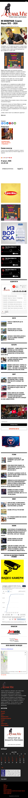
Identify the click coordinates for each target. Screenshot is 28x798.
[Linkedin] (7, 123)
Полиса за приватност (8, 792)
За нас (5, 784)
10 (1, 759)
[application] (14, 411)
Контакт (5, 788)
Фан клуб (3, 711)
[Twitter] (5, 123)
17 (1, 761)
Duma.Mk (2, 314)
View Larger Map (3, 674)
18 (5, 761)
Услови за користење (7, 793)
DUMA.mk (5, 314)
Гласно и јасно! (4, 723)
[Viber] (12, 123)
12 (8, 759)
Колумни (2, 720)
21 (16, 761)
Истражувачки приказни (6, 718)
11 (5, 759)
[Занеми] (23, 417)
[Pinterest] (10, 123)
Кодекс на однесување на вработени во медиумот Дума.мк (14, 790)
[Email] (15, 123)
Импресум (5, 787)
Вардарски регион (4, 716)
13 (12, 759)
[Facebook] (2, 123)
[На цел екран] (25, 417)
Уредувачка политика (7, 789)
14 (16, 759)
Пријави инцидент (5, 725)
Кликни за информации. (7, 649)
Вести (2, 715)
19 (8, 761)
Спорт (2, 722)
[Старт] (2, 417)
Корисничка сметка (14, 429)
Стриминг (3, 713)
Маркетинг (5, 785)
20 (12, 761)
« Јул (2, 767)
